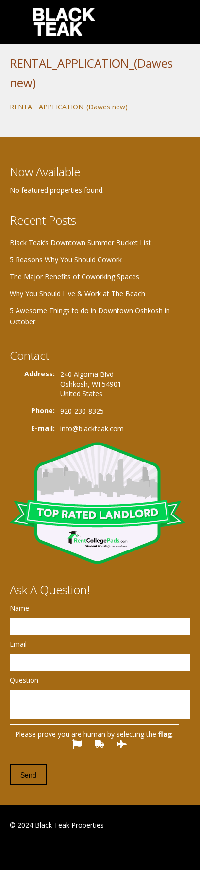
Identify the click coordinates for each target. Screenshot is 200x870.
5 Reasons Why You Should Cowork (66, 259)
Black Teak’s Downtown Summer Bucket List (80, 242)
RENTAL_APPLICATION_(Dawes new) (69, 106)
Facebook (12, 849)
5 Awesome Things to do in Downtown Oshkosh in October (90, 316)
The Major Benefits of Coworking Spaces (74, 276)
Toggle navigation (18, 23)
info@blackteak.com (92, 428)
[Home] (65, 21)
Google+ (33, 849)
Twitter (57, 849)
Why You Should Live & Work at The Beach (77, 293)
